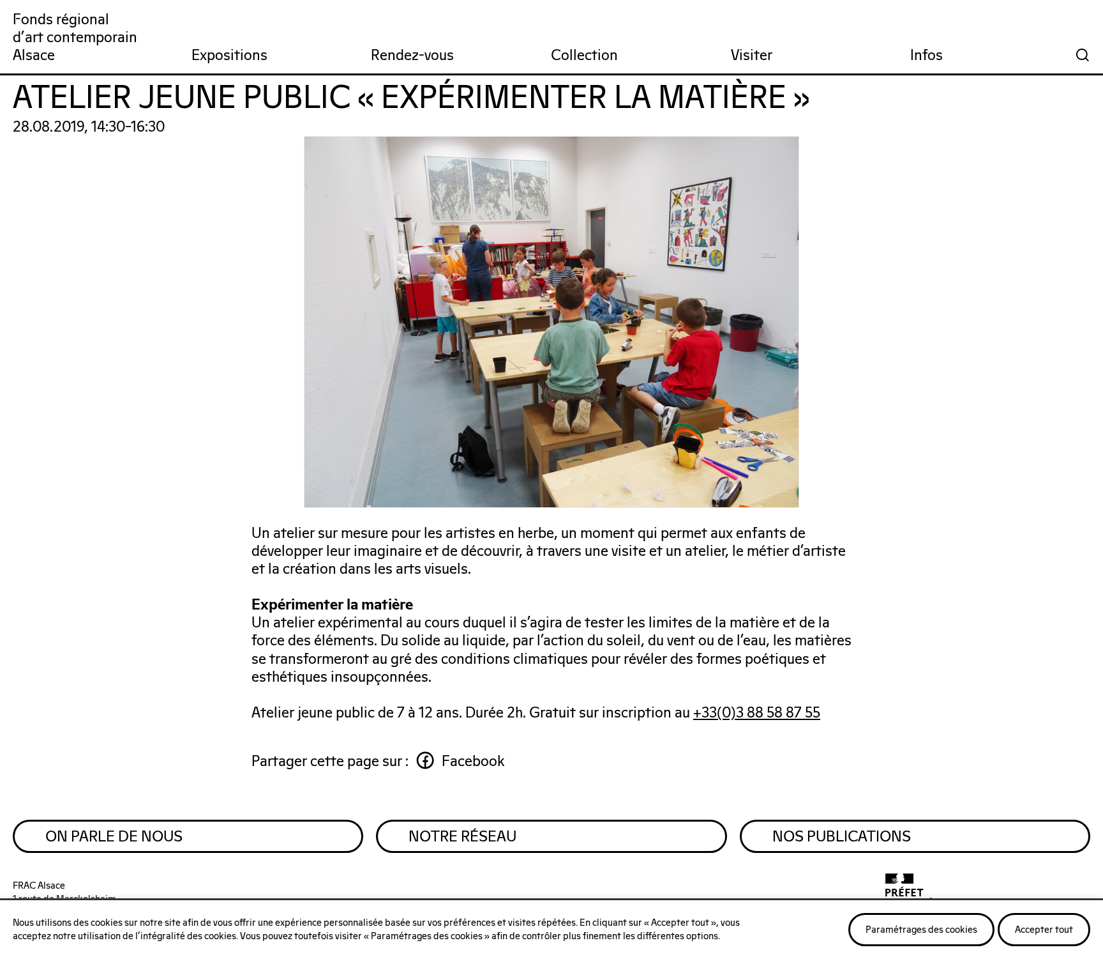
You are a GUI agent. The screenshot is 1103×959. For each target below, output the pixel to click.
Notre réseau (462, 837)
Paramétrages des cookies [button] (921, 930)
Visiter (751, 55)
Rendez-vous (412, 55)
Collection (584, 55)
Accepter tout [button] (1044, 930)
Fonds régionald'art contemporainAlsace (75, 38)
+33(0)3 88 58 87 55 (756, 713)
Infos (926, 55)
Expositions (229, 55)
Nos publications (841, 837)
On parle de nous (114, 837)
